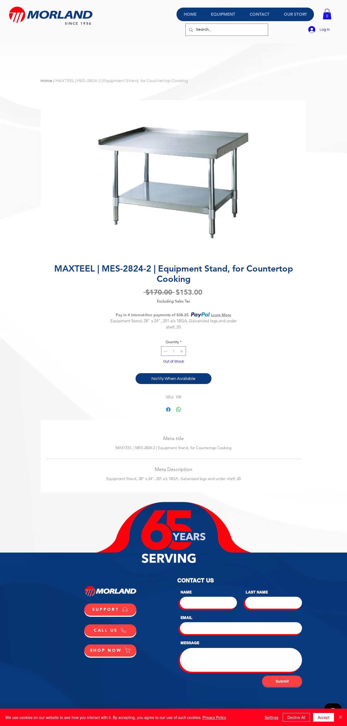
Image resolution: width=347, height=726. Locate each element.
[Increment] (182, 351)
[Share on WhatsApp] (178, 409)
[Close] (340, 717)
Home (46, 81)
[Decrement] (165, 351)
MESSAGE (190, 643)
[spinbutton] (173, 351)
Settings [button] (271, 717)
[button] (327, 14)
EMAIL (186, 617)
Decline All (296, 717)
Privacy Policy (214, 717)
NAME (186, 592)
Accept (323, 717)
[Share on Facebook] (168, 409)
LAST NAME (257, 592)
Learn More (221, 314)
